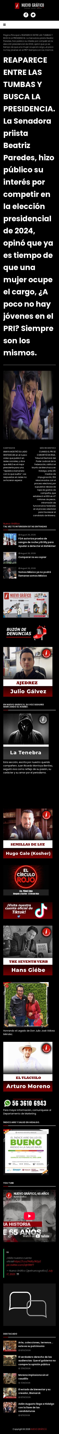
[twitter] (33, 14)
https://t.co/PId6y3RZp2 (27, 1261)
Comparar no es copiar (32, 557)
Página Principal (11, 35)
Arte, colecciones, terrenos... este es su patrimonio (35, 1344)
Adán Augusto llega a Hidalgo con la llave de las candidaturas (36, 1407)
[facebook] (25, 14)
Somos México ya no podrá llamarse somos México (34, 573)
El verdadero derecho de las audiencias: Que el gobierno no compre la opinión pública (37, 1360)
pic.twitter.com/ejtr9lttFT (20, 1265)
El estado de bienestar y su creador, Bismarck (34, 1391)
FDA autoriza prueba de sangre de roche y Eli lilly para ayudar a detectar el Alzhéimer (37, 542)
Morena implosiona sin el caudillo (33, 1376)
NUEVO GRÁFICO (39, 1429)
